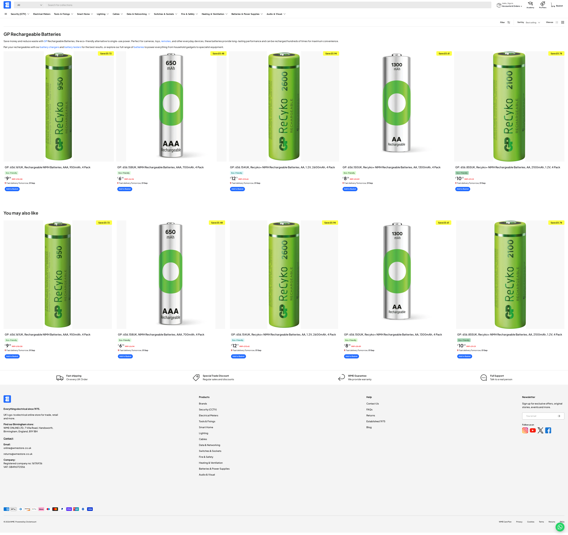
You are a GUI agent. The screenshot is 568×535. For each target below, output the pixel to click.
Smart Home (83, 13)
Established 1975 (375, 421)
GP (45, 41)
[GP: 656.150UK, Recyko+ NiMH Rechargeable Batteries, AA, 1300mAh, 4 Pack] (396, 106)
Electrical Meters (41, 13)
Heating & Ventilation (213, 13)
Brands (203, 403)
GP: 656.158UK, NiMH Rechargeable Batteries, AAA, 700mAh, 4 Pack (160, 167)
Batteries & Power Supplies (245, 13)
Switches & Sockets (164, 13)
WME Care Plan (505, 522)
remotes (166, 41)
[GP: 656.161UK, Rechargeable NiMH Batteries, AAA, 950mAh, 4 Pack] (59, 106)
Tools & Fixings (62, 13)
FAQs (369, 409)
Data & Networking (137, 13)
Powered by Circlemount (25, 522)
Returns (370, 415)
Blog (369, 427)
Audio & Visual (274, 13)
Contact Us (372, 403)
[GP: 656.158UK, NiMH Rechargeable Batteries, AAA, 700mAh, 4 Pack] (171, 106)
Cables (116, 13)
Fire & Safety (188, 13)
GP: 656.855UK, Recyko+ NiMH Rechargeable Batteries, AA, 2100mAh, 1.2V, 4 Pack (507, 167)
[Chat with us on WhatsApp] (560, 527)
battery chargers (49, 47)
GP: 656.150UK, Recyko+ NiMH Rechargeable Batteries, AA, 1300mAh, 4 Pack (391, 167)
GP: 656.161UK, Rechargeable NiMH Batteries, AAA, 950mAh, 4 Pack (47, 167)
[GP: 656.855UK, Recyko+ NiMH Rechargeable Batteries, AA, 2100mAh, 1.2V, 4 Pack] (509, 106)
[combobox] (252, 5)
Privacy (519, 522)
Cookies (530, 522)
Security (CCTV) (18, 13)
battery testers (72, 47)
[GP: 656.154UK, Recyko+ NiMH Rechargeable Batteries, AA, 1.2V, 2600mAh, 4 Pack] (284, 106)
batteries (139, 47)
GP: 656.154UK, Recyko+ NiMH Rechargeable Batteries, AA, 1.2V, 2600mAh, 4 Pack (282, 167)
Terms (541, 522)
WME (12, 522)
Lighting (101, 13)
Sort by (520, 22)
